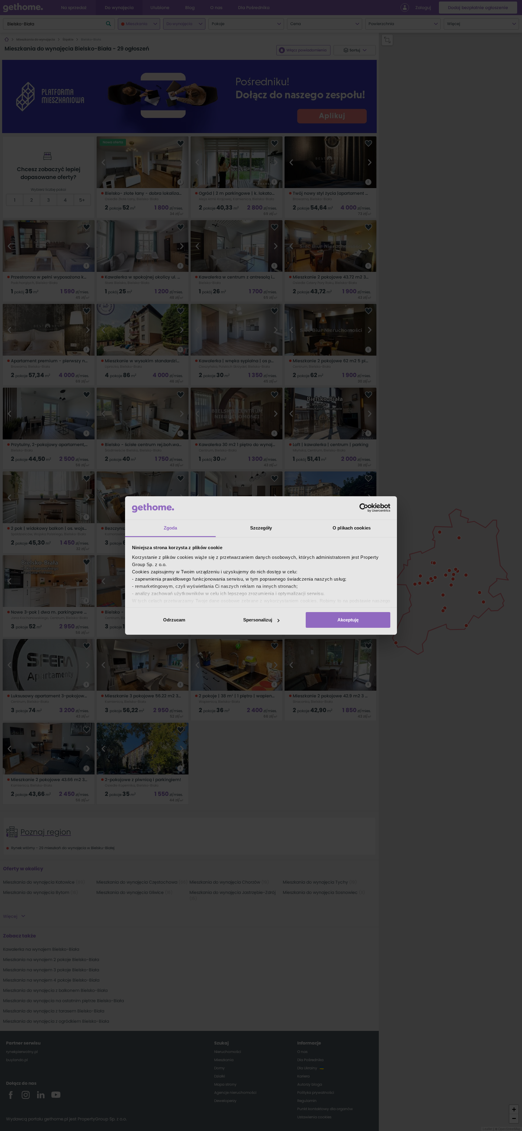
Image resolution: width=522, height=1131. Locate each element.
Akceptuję (348, 619)
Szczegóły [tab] (261, 527)
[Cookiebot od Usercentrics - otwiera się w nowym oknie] (363, 507)
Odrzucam (174, 619)
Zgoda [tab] (170, 527)
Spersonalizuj (257, 619)
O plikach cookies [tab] (352, 527)
